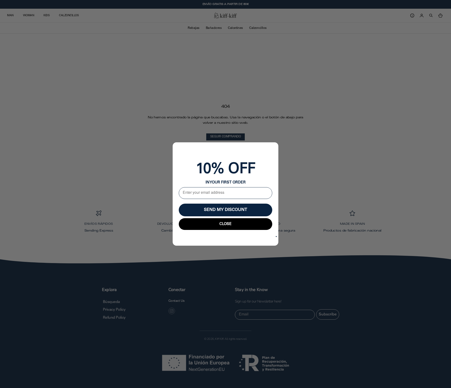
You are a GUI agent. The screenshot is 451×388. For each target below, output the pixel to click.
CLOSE (225, 224)
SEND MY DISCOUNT (225, 210)
